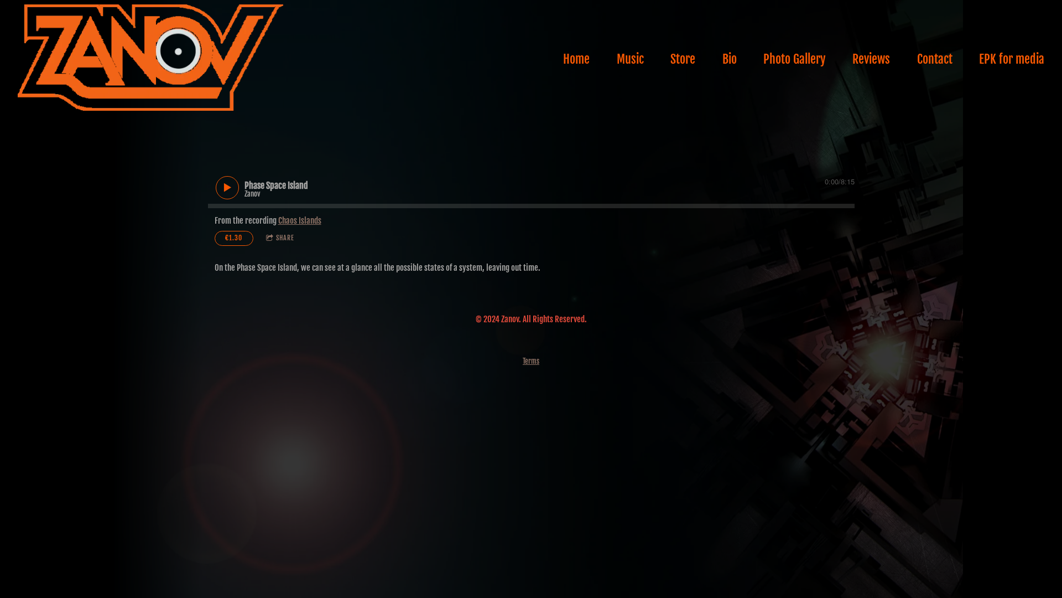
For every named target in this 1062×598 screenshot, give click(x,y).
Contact (934, 58)
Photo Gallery (794, 58)
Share (285, 238)
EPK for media (1011, 58)
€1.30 (233, 238)
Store (682, 58)
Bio (729, 58)
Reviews (871, 58)
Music (630, 58)
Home (576, 58)
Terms (531, 361)
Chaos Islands (299, 220)
